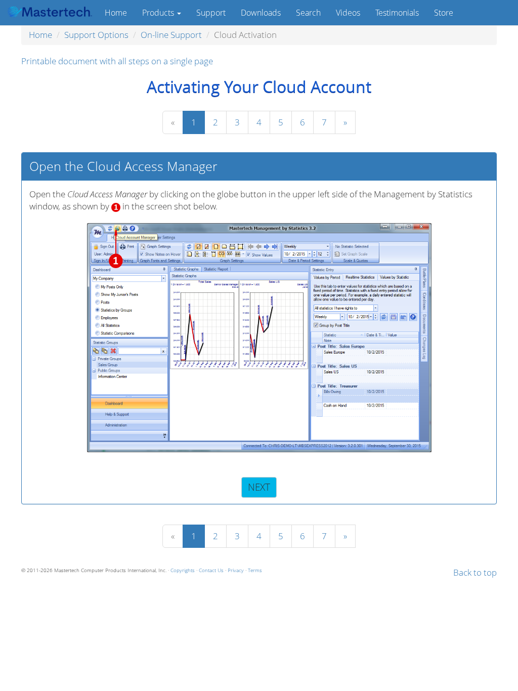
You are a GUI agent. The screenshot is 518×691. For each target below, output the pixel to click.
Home (116, 12)
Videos (348, 12)
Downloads (261, 12)
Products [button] (159, 12)
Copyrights (182, 570)
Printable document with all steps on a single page (117, 61)
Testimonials (397, 12)
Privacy (236, 570)
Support (211, 12)
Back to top (475, 572)
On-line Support (171, 34)
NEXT (259, 487)
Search (308, 12)
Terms (255, 570)
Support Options (96, 34)
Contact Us (211, 570)
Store (443, 12)
